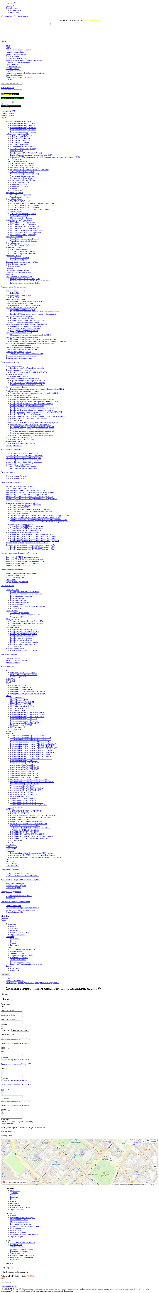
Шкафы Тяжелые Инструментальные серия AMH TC (27, 543)
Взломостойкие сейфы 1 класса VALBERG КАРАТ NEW (33, 744)
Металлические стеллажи (16, 54)
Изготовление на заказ (19, 958)
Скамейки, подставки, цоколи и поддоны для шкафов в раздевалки (32, 423)
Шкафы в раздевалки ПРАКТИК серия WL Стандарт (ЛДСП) (34, 402)
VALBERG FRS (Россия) (20, 201)
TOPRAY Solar (11, 847)
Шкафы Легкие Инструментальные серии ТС (24, 532)
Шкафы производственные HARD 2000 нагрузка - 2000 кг (33, 549)
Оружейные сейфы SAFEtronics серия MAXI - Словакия (32, 855)
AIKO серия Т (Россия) (19, 142)
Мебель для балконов (14, 446)
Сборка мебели (16, 951)
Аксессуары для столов (19, 613)
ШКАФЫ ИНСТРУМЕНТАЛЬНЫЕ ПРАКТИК (29, 838)
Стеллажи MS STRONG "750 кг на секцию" (23, 458)
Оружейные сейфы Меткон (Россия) (24, 168)
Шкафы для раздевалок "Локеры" (19, 395)
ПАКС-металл (11, 863)
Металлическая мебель (15, 52)
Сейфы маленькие (13, 266)
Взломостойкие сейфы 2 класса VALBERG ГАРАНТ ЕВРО (33, 748)
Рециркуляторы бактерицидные (18, 345)
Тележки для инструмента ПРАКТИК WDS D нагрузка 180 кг (35, 518)
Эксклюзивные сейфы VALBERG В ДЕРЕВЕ (28, 805)
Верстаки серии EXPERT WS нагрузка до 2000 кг (25, 490)
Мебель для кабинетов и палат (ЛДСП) (21, 308)
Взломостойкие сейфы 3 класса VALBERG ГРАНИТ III (32, 752)
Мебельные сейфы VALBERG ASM (24, 777)
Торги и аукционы (17, 935)
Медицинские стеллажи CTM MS (19, 333)
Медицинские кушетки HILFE (22, 689)
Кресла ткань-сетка (17, 604)
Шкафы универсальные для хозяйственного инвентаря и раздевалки (37, 416)
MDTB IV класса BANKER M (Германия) (26, 230)
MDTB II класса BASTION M (22, 702)
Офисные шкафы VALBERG (21, 796)
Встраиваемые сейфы (14, 193)
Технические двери (13, 888)
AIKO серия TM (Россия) (20, 138)
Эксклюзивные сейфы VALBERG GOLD (26, 803)
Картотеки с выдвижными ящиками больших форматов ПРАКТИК (37, 389)
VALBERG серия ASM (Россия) (23, 149)
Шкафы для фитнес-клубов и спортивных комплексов (31, 410)
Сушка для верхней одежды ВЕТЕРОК (25, 505)
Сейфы (8, 48)
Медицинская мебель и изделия (18, 50)
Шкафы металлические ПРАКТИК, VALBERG (29, 372)
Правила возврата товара (20, 932)
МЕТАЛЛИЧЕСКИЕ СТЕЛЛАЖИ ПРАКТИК (28, 824)
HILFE (8, 683)
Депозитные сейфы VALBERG (22, 765)
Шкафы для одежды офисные (22, 636)
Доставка (14, 928)
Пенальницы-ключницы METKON (20, 565)
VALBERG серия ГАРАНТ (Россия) (24, 205)
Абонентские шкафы (14, 441)
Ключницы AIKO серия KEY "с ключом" (22, 563)
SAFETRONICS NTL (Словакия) (23, 147)
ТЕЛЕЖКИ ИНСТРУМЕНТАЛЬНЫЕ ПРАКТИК (30, 828)
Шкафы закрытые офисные (21, 638)
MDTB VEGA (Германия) (20, 195)
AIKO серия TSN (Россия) (20, 140)
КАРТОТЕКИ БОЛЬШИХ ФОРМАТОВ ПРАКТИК (31, 817)
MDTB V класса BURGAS (20, 708)
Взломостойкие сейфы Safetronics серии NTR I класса (31, 853)
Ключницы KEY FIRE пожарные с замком (22, 557)
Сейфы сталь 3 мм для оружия (22, 176)
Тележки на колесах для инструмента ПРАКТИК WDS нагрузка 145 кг (38, 520)
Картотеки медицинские (15, 299)
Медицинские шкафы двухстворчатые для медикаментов (33, 339)
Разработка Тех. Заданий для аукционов (26, 964)
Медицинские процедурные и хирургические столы (26, 324)
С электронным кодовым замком (19, 272)
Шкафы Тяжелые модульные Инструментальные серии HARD (30, 545)
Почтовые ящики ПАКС (15, 478)
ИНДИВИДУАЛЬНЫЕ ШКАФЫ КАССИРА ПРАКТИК (32, 815)
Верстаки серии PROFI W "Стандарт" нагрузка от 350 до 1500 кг (31, 499)
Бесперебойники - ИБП (15, 912)
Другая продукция (17, 1228)
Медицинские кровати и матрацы (19, 316)
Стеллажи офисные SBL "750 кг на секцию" (23, 460)
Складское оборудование (15, 75)
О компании (15, 939)
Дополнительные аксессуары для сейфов (22, 262)
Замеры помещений (18, 960)
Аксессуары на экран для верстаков (20, 486)
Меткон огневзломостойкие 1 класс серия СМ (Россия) (32, 209)
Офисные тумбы (12, 619)
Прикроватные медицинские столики (25, 329)
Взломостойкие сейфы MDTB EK (23, 719)
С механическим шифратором (17, 270)
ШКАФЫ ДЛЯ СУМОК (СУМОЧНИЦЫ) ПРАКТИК (31, 836)
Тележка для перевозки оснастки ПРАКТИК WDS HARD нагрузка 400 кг (39, 516)
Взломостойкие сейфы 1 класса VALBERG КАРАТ (30, 742)
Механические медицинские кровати (25, 322)
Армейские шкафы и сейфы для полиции (26, 180)
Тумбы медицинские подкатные (18, 352)
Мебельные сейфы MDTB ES (22, 725)
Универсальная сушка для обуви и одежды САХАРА (31, 511)
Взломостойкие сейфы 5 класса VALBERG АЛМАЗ (31, 759)
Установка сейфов (17, 953)
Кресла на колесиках (18, 600)
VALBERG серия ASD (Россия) (22, 251)
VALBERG (10, 733)
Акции (3, 920)
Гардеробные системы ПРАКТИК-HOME (22, 876)
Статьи (13, 943)
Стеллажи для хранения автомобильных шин (24, 468)
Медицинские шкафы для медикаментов (22, 337)
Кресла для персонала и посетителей (24, 592)
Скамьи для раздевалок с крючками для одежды (29, 433)
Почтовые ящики (12, 56)
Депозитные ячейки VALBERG (22, 771)
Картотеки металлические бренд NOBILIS (27, 385)
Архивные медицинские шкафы (18, 295)
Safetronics (10, 851)
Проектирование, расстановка (22, 962)
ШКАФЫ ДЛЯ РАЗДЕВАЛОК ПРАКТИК (27, 834)
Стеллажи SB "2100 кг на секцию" (19, 464)
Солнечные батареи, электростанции (20, 77)
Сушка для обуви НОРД (19, 507)
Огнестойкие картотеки (15, 243)
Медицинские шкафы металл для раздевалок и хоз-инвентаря (30, 343)
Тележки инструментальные (17, 513)
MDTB (8, 696)
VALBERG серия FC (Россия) (22, 245)
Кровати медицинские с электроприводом (27, 320)
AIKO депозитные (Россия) (21, 249)
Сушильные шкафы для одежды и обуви (22, 503)
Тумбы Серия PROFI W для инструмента (26, 528)
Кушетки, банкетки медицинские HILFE (26, 305)
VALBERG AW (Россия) (20, 197)
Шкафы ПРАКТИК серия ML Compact (25, 414)
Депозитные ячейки (13, 256)
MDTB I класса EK (17, 698)
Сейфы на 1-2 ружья (18, 188)
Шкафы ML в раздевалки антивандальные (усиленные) (32, 399)
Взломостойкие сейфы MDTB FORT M (25, 721)
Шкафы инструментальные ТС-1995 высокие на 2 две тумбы (34, 541)
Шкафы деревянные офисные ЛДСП (24, 632)
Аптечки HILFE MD (18, 685)
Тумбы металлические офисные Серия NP (27, 623)
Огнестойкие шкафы (14, 366)
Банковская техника (13, 67)
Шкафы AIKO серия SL (19, 376)
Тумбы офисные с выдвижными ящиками (22, 391)
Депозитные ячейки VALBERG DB (24, 773)
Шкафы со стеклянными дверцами (24, 642)
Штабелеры (10, 898)
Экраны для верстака (18, 488)
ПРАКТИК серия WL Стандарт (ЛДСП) (26, 650)
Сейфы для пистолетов (19, 186)
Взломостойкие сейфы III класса (23, 128)
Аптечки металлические (15, 291)
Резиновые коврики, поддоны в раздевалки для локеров (32, 429)
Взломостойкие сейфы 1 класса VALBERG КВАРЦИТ (32, 746)
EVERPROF (10, 679)
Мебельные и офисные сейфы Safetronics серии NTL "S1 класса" (35, 857)
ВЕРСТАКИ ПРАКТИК (19, 813)
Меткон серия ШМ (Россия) (21, 218)
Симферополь (15, 968)
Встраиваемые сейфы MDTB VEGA (24, 723)
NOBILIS (9, 731)
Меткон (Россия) (16, 151)
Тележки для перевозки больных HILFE (21, 350)
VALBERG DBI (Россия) (20, 260)
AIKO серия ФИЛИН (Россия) (22, 165)
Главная (9, 979)
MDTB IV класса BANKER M (22, 706)
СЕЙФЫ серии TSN (18, 677)
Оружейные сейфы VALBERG (22, 786)
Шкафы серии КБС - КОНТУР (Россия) (26, 153)
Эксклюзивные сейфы (14, 237)
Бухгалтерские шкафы (14, 374)
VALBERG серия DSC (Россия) (22, 254)
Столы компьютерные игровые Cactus (25, 615)
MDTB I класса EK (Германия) (22, 222)
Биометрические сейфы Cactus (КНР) (25, 279)
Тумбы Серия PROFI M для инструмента (26, 526)
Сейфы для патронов (18, 184)
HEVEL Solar (11, 681)
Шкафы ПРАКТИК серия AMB (22, 439)
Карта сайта (15, 1205)
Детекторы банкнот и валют (17, 660)
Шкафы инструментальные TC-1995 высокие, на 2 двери (33, 536)
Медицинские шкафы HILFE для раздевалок (28, 694)
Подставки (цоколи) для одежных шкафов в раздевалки (32, 427)
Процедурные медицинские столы (24, 331)
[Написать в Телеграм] (3, 107)
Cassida (8, 859)
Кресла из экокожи (17, 598)
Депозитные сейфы (13, 247)
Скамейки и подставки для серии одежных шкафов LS (32, 431)
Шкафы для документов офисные (23, 634)
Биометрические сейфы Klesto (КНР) (25, 283)
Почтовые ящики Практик (16, 476)
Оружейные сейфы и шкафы (17, 161)
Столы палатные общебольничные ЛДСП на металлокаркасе (34, 312)
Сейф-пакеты (11, 580)
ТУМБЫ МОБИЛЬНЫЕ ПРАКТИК (24, 830)
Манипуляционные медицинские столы (26, 326)
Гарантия (14, 930)
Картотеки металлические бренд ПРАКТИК (27, 381)
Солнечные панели (13, 906)
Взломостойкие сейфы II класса (22, 126)
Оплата (13, 926)
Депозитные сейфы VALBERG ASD (24, 767)
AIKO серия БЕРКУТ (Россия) (22, 172)
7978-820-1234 (7, 88)
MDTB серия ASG (17, 727)
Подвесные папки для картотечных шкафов (27, 383)
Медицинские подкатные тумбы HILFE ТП (27, 691)
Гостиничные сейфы (14, 212)
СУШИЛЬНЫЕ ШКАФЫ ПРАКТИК (25, 826)
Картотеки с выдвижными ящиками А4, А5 (23, 378)
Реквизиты (14, 945)
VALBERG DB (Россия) (19, 258)
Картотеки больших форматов (18, 387)
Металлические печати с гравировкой (21, 573)
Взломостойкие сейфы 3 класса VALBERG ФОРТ (30, 754)
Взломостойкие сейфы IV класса (23, 130)
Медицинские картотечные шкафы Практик (27, 301)
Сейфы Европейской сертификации (20, 220)
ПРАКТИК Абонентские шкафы (23, 443)
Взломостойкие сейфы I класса (22, 123)
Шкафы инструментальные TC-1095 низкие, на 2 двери (32, 534)
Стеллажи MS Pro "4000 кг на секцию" (21, 466)
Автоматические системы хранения (24, 1226)
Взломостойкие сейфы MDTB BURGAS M (27, 717)
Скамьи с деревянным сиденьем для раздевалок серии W (32, 435)
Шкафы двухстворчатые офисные (23, 629)
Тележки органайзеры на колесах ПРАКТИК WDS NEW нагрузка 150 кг (39, 522)
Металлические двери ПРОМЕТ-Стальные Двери (25, 73)
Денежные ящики (13, 663)
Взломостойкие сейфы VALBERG (23, 761)
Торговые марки (12, 69)
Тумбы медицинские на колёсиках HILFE (26, 354)
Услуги (8, 947)
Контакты (9, 966)
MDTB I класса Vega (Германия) (23, 224)
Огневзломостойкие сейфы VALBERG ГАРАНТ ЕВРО (32, 782)
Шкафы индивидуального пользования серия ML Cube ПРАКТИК (36, 412)
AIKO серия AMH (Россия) (21, 136)
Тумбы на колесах (17, 625)
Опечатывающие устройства (17, 575)
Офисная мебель (12, 64)
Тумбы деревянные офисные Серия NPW (26, 621)
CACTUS (9, 843)
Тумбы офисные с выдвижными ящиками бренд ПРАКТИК (34, 393)
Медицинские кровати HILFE (22, 687)
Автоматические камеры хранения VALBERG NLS (30, 738)
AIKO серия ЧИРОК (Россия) (22, 163)
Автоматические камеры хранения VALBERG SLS (30, 740)
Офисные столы (12, 611)
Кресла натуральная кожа (20, 602)
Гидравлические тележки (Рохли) (19, 896)
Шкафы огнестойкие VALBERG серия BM (27, 368)
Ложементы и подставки (20, 182)
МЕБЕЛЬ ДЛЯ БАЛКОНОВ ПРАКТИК (26, 822)
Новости (13, 941)
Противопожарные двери (16, 886)
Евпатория (14, 970)
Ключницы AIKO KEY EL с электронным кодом (25, 559)
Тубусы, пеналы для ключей (17, 582)
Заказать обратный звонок (11, 90)
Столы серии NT (17, 617)
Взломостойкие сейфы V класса (23, 132)
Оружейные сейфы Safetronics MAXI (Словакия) (29, 170)
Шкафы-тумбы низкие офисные (23, 644)
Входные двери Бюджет (15, 884)
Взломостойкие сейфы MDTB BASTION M (27, 715)
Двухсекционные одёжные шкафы (24, 397)
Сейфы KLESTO (12, 849)
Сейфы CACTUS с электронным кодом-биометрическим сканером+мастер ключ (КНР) (45, 157)
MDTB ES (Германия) (19, 144)
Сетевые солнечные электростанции (20, 910)
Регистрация (15, 12)
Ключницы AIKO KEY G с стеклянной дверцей (25, 561)
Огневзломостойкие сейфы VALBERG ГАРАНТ (29, 780)
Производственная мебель (16, 58)
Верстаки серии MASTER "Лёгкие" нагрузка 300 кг (26, 495)
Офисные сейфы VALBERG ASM (23, 794)
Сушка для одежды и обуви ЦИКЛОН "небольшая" (30, 509)
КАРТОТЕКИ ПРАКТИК (20, 819)
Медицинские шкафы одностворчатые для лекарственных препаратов (38, 341)
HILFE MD (14, 293)
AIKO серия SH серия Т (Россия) (23, 214)
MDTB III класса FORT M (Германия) (25, 228)
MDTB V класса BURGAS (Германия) (25, 233)
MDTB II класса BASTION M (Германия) (26, 226)
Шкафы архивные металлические (19, 370)
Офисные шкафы (12, 627)
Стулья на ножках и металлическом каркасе (27, 606)
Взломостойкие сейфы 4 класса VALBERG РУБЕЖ (30, 757)
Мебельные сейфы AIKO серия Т (23, 673)
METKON (10, 861)
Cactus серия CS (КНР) (19, 216)
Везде (8, 46)
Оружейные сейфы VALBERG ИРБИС (25, 790)
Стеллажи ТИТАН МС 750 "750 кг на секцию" (24, 462)
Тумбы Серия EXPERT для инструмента (26, 530)
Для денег (10, 274)
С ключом (10, 268)
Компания (10, 937)
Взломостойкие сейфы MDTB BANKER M (27, 712)
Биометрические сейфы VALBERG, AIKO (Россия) (30, 281)
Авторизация (15, 10)
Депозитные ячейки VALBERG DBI (24, 775)
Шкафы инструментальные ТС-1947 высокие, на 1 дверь (32, 539)
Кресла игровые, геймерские (21, 596)
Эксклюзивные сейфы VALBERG (23, 801)
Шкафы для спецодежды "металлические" (27, 406)
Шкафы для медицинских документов (21, 356)
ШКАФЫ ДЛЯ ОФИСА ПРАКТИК (24, 832)
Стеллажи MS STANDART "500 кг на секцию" (24, 456)
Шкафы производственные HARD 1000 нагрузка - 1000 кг (33, 547)
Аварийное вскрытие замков (21, 956)
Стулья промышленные (15, 501)
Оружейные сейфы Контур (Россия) (24, 174)
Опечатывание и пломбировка (18, 62)
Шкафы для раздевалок (15, 648)
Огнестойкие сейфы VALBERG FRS (24, 784)
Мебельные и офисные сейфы (17, 134)
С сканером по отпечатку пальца (19, 277)
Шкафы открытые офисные (21, 640)
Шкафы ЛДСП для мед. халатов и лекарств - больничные (33, 314)
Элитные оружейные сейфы (21, 178)
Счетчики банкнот (13, 658)
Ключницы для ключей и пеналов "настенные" (24, 60)
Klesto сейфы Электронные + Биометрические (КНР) (31, 155)
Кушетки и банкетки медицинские (19, 303)
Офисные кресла (12, 590)
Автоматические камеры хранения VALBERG (28, 736)
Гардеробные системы (14, 71)
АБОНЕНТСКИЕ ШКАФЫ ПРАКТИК (26, 811)
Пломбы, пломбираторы (15, 577)
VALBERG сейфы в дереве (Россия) (24, 239)
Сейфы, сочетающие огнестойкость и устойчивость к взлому (30, 203)
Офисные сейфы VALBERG (21, 792)
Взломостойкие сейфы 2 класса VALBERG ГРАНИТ (31, 750)
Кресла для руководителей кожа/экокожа (26, 594)
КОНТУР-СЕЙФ (12, 866)
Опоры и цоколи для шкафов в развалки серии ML (30, 425)
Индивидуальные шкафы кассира (19, 437)
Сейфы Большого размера (16, 264)
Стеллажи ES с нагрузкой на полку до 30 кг (23, 454)
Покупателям (11, 924)
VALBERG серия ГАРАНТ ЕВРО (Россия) (27, 207)
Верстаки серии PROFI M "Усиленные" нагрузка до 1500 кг (29, 497)
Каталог (7, 115)
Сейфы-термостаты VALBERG (22, 798)
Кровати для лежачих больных (22, 318)
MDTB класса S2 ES (18, 710)
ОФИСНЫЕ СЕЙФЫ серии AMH (23, 675)
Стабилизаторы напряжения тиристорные (22, 908)
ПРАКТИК (14, 297)
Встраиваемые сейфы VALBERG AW (25, 763)
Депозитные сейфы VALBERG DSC (24, 769)
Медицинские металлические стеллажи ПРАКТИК (30, 335)
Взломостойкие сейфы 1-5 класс (18, 121)
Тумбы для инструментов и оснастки (20, 524)
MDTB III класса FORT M (20, 704)
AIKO (8, 670)
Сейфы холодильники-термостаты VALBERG (24, 347)
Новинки (4, 918)
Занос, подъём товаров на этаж (22, 949)
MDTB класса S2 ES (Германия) (23, 235)
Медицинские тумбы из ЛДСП (22, 310)
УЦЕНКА (10, 79)
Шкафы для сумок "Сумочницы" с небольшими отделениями (34, 408)
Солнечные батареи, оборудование (24, 1234)
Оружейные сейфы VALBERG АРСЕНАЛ (27, 788)
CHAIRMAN (11, 845)
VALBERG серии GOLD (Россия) (23, 241)
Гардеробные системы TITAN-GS (19, 874)
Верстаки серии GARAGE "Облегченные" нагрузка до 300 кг (30, 492)
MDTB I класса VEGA (19, 700)
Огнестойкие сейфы (14, 199)
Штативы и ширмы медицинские (19, 358)
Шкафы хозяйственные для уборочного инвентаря (30, 418)
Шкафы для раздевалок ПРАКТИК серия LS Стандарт (31, 404)
